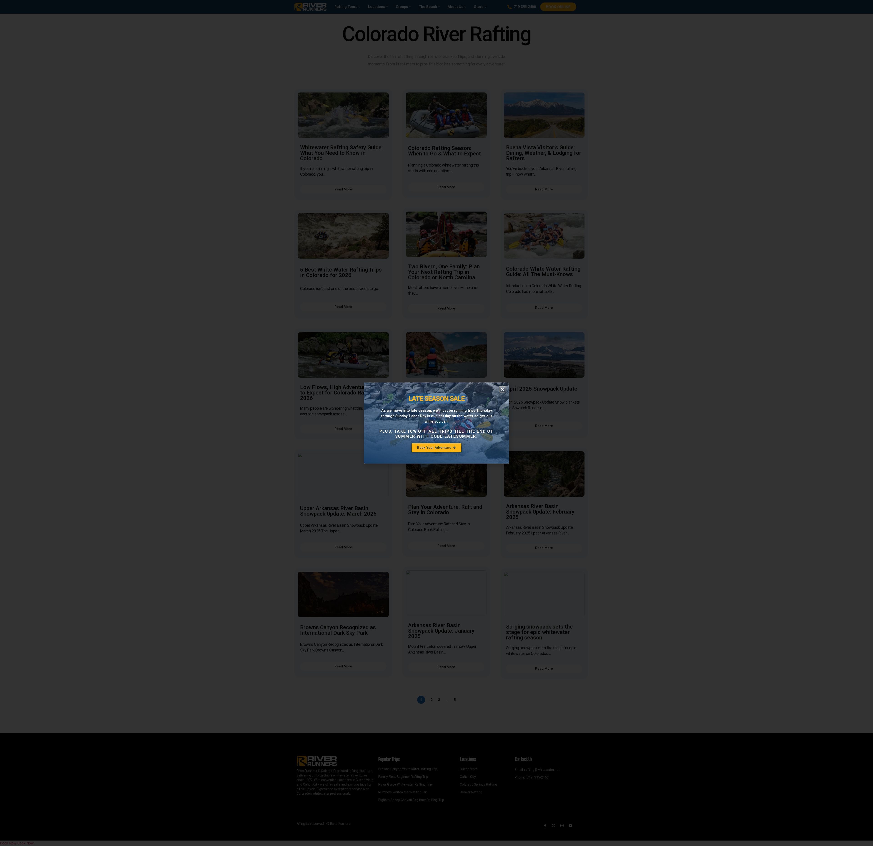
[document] (436, 423)
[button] (502, 389)
